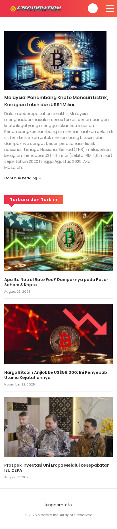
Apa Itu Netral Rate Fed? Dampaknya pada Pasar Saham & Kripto (56, 282)
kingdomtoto (58, 505)
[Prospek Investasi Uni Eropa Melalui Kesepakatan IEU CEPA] (58, 427)
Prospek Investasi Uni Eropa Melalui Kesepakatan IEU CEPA (57, 467)
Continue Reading (20, 178)
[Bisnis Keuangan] (37, 8)
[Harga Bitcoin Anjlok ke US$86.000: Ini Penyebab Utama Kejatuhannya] (58, 334)
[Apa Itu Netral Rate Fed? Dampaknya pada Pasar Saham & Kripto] (58, 241)
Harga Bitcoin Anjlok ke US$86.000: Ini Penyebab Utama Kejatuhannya (55, 375)
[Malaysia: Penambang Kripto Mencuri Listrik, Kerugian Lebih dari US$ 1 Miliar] (55, 60)
